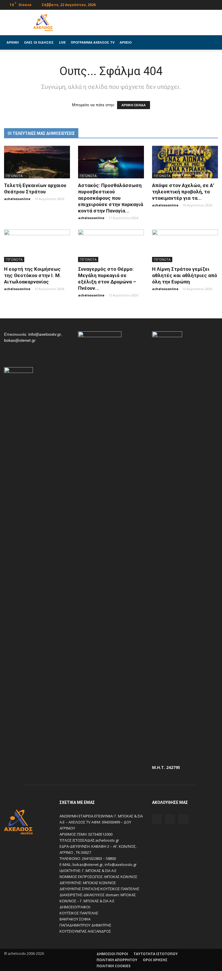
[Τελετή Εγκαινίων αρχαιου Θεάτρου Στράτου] (37, 162)
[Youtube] (213, 4)
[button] (211, 42)
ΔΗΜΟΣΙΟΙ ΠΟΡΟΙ (112, 953)
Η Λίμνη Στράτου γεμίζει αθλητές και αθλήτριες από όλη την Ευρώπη (184, 275)
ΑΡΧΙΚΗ (13, 42)
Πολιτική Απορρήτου (117, 959)
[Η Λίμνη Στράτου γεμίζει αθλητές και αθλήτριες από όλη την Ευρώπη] (185, 245)
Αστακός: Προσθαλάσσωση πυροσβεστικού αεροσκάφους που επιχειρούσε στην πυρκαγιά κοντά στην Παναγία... (110, 198)
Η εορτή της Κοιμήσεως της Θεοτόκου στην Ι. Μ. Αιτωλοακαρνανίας (32, 275)
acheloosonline (17, 199)
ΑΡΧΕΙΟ (126, 42)
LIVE (62, 42)
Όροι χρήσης (155, 959)
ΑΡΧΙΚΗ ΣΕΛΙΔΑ (133, 105)
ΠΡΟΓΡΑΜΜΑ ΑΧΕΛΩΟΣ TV (92, 42)
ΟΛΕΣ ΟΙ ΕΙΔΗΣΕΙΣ (39, 42)
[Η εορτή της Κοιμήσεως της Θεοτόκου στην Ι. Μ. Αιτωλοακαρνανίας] (37, 245)
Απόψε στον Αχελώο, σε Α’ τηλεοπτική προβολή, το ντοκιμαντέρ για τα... (183, 191)
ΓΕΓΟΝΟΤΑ (14, 175)
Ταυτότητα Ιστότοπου (156, 953)
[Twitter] (204, 4)
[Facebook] (194, 4)
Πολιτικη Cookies (113, 965)
